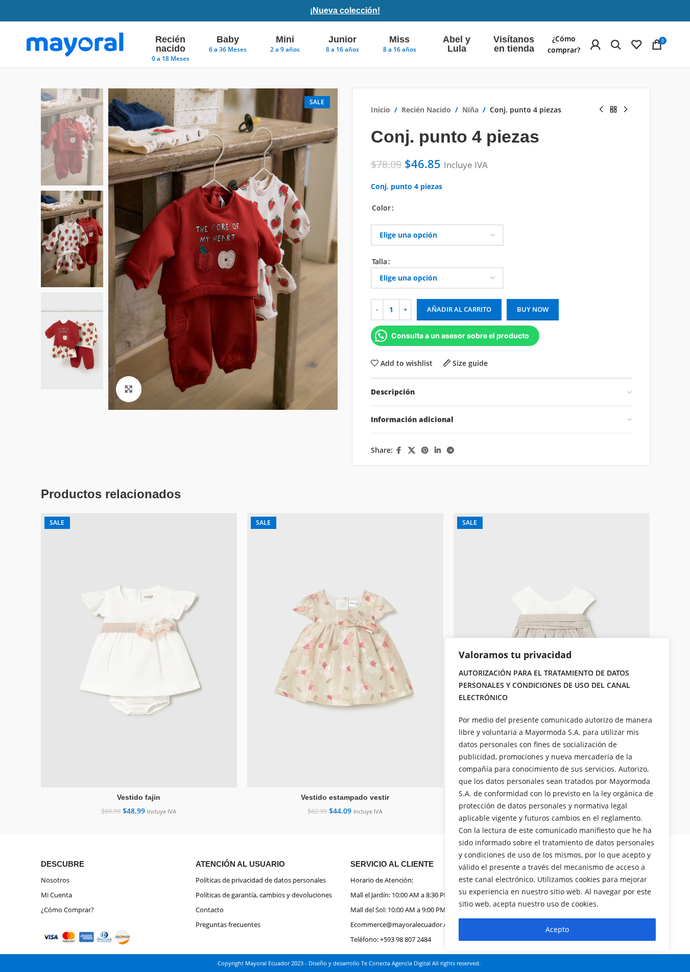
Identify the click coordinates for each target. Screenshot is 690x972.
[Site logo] (75, 44)
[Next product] (626, 110)
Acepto (557, 929)
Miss (399, 39)
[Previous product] (601, 110)
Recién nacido (170, 44)
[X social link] (411, 450)
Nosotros (55, 880)
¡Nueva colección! (345, 10)
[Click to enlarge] (128, 389)
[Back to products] (613, 110)
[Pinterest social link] (425, 450)
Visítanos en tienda (513, 44)
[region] (557, 795)
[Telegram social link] (450, 450)
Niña (470, 109)
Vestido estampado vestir (345, 797)
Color (381, 208)
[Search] (616, 44)
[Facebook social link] (399, 450)
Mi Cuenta (56, 894)
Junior (342, 39)
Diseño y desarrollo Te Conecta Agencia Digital (369, 963)
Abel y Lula (456, 44)
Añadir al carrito (459, 309)
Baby (228, 39)
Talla (379, 261)
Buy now (533, 309)
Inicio (380, 109)
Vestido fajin (138, 797)
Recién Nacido (426, 109)
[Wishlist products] (636, 44)
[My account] (595, 44)
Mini (285, 39)
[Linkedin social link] (438, 450)
